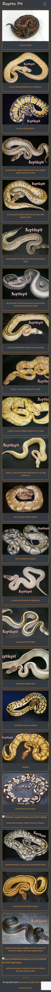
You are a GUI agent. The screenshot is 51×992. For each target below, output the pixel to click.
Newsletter (23, 982)
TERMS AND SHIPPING (38, 982)
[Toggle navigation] (45, 4)
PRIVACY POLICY (25, 988)
